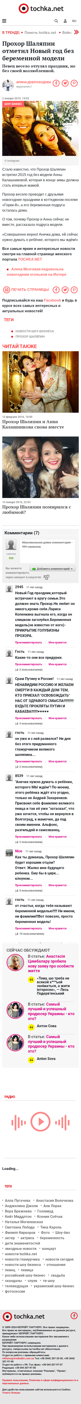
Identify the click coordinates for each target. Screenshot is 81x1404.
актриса (27, 1238)
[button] (65, 20)
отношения (56, 1265)
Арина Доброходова (33, 82)
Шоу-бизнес (13, 104)
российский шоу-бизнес (25, 1275)
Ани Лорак (52, 1206)
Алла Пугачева (17, 1200)
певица (27, 1270)
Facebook (52, 300)
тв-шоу (49, 1281)
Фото (45, 1233)
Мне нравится (58, 642)
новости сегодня (59, 1259)
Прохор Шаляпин (30, 336)
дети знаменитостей (22, 1243)
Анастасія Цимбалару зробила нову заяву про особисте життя (51, 963)
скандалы (13, 1281)
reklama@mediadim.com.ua (18, 1358)
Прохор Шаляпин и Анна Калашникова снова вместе (33, 424)
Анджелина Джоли (21, 1206)
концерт (49, 1249)
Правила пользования (15, 1380)
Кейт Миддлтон (18, 1216)
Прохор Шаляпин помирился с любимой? (36, 509)
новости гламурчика (22, 1259)
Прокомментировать (28, 642)
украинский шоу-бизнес (54, 1286)
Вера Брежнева (18, 1211)
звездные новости (20, 1249)
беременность (52, 1238)
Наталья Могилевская (24, 1222)
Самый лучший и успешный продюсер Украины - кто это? (51, 1011)
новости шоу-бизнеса (35, 331)
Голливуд (45, 1211)
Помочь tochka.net (41, 33)
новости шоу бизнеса (23, 1265)
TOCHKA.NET (30, 259)
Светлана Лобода (20, 1227)
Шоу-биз (62, 1233)
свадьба (58, 1275)
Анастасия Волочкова (54, 1200)
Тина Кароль (51, 1227)
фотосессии (15, 1291)
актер (10, 1238)
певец (10, 1270)
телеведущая (16, 1286)
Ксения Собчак (50, 1216)
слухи (32, 1281)
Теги (8, 1186)
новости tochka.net (21, 1254)
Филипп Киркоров (20, 1233)
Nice (18, 851)
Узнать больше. (11, 1392)
